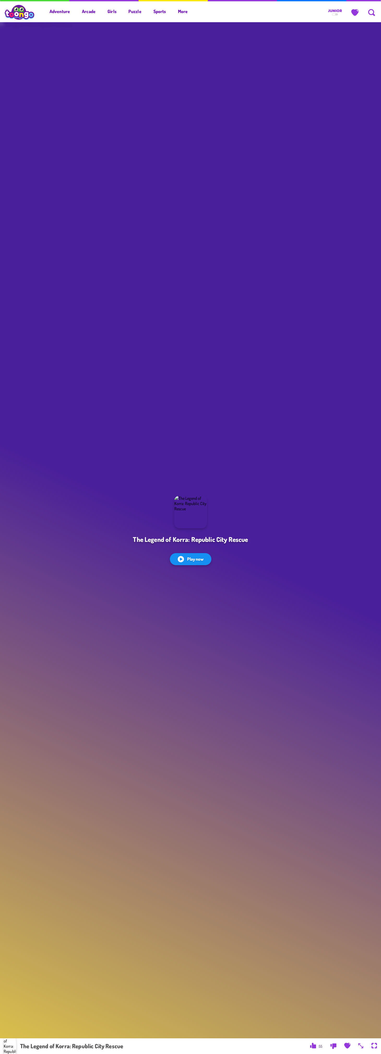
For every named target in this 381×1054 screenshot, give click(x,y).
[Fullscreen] (374, 1046)
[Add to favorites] (347, 1046)
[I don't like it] (333, 1046)
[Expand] (360, 1046)
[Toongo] (20, 12)
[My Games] (355, 12)
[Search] (371, 12)
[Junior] (335, 12)
